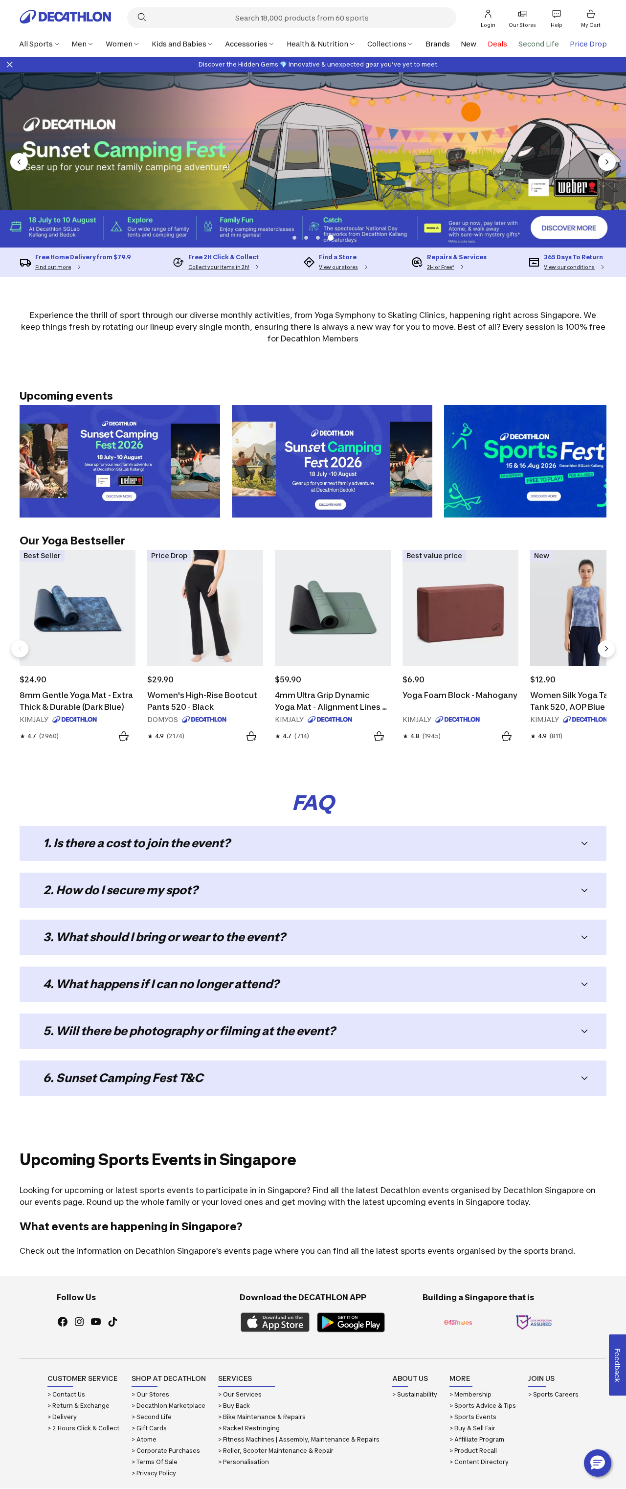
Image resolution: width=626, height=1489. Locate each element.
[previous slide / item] (19, 162)
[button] (294, 238)
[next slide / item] (607, 162)
